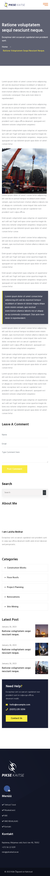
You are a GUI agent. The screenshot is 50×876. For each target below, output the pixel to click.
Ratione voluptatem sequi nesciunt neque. (16, 633)
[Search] (44, 492)
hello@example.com (20, 705)
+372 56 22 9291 (8, 847)
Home (5, 47)
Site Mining (12, 607)
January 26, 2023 (9, 626)
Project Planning (15, 587)
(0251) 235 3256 (17, 709)
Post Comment (14, 469)
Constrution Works (16, 568)
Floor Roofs (13, 577)
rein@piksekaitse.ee (10, 852)
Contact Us (16, 718)
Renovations (13, 597)
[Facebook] (7, 788)
